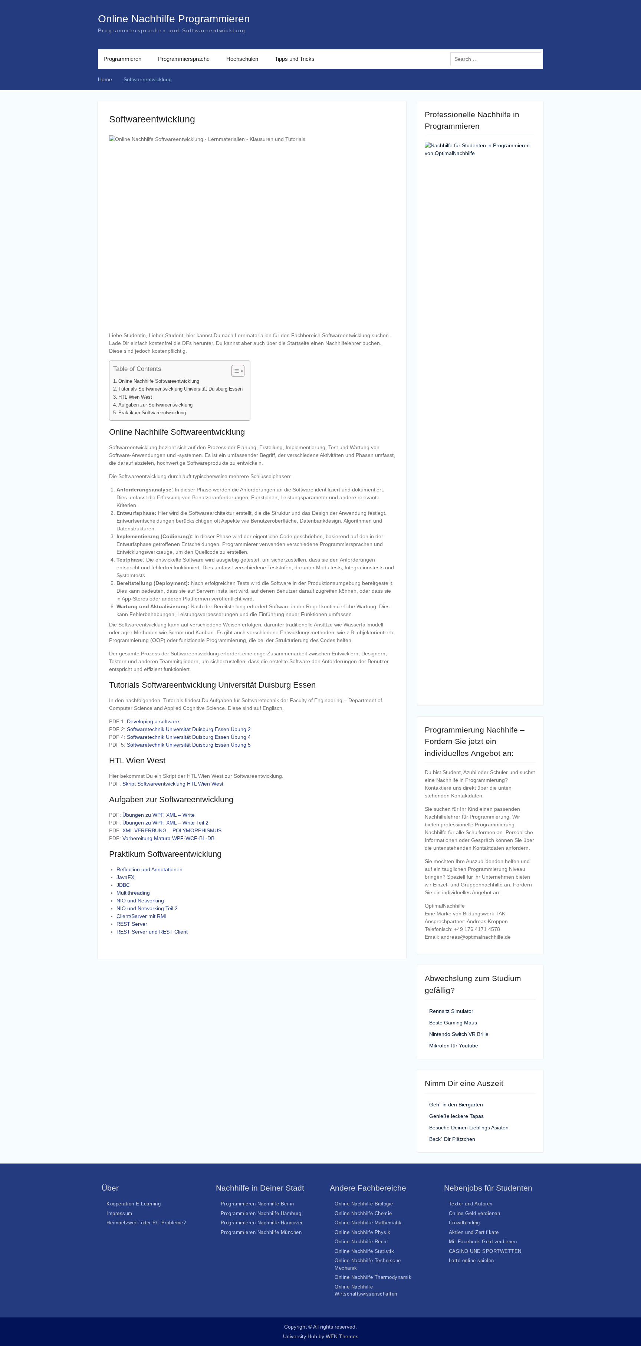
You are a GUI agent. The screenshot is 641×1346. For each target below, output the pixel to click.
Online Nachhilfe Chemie (363, 1213)
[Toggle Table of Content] (234, 371)
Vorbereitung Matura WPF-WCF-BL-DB (168, 838)
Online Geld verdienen (474, 1213)
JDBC (123, 885)
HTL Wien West (135, 397)
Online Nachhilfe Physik (363, 1232)
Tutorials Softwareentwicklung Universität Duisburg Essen (180, 389)
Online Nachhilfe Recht (361, 1241)
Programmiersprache (184, 59)
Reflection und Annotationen (149, 869)
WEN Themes (342, 1336)
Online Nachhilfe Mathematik (368, 1222)
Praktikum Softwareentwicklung (152, 412)
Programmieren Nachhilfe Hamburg (261, 1213)
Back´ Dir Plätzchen (452, 1139)
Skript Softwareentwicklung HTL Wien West (172, 784)
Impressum (119, 1213)
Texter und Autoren (471, 1204)
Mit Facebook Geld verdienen (483, 1241)
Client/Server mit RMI (141, 916)
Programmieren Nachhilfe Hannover (262, 1222)
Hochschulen (242, 59)
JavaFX (125, 877)
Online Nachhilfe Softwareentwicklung (158, 381)
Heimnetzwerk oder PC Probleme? (146, 1222)
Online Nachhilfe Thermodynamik (373, 1277)
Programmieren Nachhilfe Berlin (257, 1204)
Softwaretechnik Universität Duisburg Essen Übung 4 (189, 737)
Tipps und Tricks (295, 59)
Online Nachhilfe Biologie (364, 1204)
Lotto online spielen (471, 1260)
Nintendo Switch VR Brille (459, 1034)
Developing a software (153, 721)
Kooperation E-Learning (133, 1204)
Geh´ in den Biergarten (456, 1105)
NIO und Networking (140, 901)
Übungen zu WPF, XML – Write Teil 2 (165, 823)
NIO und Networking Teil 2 (147, 908)
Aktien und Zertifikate (474, 1232)
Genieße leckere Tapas (456, 1116)
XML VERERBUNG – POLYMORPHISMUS (171, 830)
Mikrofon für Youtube (453, 1046)
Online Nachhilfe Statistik (364, 1251)
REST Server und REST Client (152, 932)
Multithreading (133, 893)
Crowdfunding (464, 1222)
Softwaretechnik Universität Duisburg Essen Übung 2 (189, 729)
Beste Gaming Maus (453, 1023)
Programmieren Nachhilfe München (261, 1232)
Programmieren (122, 59)
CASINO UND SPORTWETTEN (485, 1251)
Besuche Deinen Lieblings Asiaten (469, 1128)
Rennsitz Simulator (451, 1011)
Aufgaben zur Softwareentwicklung (155, 405)
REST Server (131, 924)
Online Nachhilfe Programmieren (174, 18)
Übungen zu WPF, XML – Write (158, 815)
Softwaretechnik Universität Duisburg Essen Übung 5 (189, 745)
